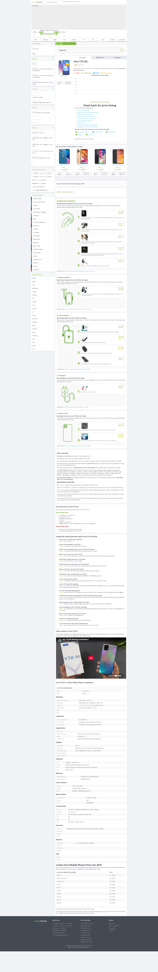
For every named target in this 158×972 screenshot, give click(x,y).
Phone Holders (99, 132)
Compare (118, 57)
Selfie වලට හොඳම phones (39, 180)
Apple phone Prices (86, 926)
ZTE (33, 349)
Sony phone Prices (86, 928)
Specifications (36, 43)
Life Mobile (36, 232)
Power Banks (111, 132)
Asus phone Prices (85, 935)
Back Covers (91, 135)
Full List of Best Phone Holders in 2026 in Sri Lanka (77, 309)
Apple (54, 39)
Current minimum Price (84, 110)
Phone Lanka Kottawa (39, 202)
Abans (34, 219)
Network (35, 128)
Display (34, 59)
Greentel (35, 205)
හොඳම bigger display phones (40, 190)
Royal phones (36, 239)
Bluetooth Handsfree (83, 132)
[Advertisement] (79, 18)
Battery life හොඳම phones (39, 183)
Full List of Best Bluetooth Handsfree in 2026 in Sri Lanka (79, 271)
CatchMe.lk (36, 215)
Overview (82, 57)
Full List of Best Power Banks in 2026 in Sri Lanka (77, 369)
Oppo (102, 39)
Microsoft (35, 318)
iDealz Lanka (36, 246)
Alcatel (34, 278)
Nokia (33, 325)
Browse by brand (37, 274)
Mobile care (36, 225)
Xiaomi (34, 345)
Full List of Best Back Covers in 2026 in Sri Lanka (77, 446)
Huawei (74, 39)
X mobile (35, 229)
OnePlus (34, 329)
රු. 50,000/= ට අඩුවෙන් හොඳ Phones (42, 176)
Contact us (112, 930)
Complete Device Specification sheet (87, 127)
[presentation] (55, 177)
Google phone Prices (86, 939)
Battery (34, 107)
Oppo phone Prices (86, 937)
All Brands (122, 39)
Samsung (45, 39)
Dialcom (35, 266)
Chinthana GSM (37, 259)
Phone (37, 2)
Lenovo (34, 308)
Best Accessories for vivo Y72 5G (86, 116)
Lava (33, 305)
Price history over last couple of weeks (88, 112)
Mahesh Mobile (37, 198)
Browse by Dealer (37, 195)
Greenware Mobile (38, 249)
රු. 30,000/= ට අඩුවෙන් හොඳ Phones (42, 173)
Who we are (112, 923)
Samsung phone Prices (87, 923)
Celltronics (36, 263)
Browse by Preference (38, 169)
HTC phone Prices (85, 932)
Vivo (33, 342)
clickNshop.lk (36, 236)
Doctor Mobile (37, 252)
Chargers (80, 135)
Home (35, 39)
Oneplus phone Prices (86, 942)
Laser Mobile (36, 209)
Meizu (34, 315)
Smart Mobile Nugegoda (39, 212)
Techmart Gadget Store (39, 222)
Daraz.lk (35, 256)
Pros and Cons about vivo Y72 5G (87, 118)
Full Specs (100, 57)
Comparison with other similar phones (88, 125)
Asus (93, 39)
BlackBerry (35, 288)
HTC (83, 39)
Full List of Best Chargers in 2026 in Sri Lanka (76, 407)
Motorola (34, 322)
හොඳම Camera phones (38, 186)
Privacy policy (112, 928)
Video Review (81, 123)
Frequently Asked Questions (85, 121)
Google (112, 39)
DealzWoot (36, 269)
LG (33, 312)
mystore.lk (36, 242)
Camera (34, 89)
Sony (64, 39)
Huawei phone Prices (86, 930)
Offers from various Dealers (85, 114)
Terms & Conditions (114, 926)
